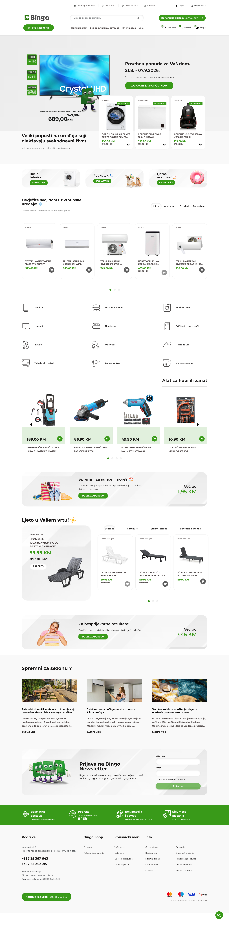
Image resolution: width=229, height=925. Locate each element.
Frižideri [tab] (184, 206)
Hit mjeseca (129, 28)
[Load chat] (219, 915)
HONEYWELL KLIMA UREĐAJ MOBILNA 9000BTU (148, 263)
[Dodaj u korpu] (128, 144)
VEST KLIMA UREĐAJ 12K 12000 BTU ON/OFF (38, 262)
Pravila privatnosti (184, 864)
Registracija (151, 853)
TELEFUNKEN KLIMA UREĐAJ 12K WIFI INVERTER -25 (73, 263)
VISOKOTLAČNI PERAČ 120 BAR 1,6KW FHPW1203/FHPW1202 (43, 449)
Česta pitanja (131, 5)
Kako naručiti (151, 864)
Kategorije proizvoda (94, 853)
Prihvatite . (172, 779)
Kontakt (151, 5)
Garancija (180, 847)
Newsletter (110, 5)
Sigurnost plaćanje (185, 853)
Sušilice (105, 101)
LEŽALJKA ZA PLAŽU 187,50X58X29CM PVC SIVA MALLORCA (152, 574)
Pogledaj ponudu (93, 496)
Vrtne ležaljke (107, 539)
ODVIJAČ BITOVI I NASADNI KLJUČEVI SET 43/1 (183, 449)
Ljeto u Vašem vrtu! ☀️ (49, 520)
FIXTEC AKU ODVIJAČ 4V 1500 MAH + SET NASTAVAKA (136, 449)
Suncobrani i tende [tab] (190, 528)
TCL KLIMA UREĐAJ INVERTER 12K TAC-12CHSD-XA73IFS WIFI (111, 263)
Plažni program (78, 28)
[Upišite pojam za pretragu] (138, 18)
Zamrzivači (143, 101)
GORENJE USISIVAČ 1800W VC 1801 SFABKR (188, 135)
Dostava (149, 870)
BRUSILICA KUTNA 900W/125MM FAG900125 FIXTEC (90, 449)
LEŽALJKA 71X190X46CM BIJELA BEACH (113, 574)
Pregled (38, 566)
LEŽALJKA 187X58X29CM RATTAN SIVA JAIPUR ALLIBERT (189, 574)
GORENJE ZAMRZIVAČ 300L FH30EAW (149, 135)
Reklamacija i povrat (186, 859)
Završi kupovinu (122, 864)
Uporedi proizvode (123, 859)
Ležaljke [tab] (109, 528)
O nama (88, 847)
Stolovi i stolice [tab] (159, 528)
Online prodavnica (86, 5)
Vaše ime (160, 756)
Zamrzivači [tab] (199, 206)
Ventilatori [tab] (169, 206)
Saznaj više (29, 732)
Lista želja (119, 853)
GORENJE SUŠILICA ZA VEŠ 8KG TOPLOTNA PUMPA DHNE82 (116, 136)
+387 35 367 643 (182, 17)
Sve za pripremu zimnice (104, 28)
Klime (28, 228)
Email (159, 767)
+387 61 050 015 (34, 863)
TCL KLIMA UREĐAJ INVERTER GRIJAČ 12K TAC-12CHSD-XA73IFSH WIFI (190, 263)
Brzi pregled (125, 150)
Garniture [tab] (132, 528)
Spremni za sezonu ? (47, 668)
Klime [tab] (156, 206)
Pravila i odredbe (184, 870)
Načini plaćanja (152, 859)
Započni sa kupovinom (149, 85)
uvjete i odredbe (177, 779)
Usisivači (178, 101)
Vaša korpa (119, 847)
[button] (200, 27)
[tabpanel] (114, 257)
